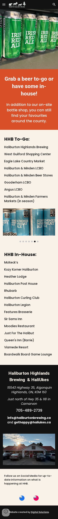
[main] (29, 86)
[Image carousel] (29, 225)
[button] (4, 4)
